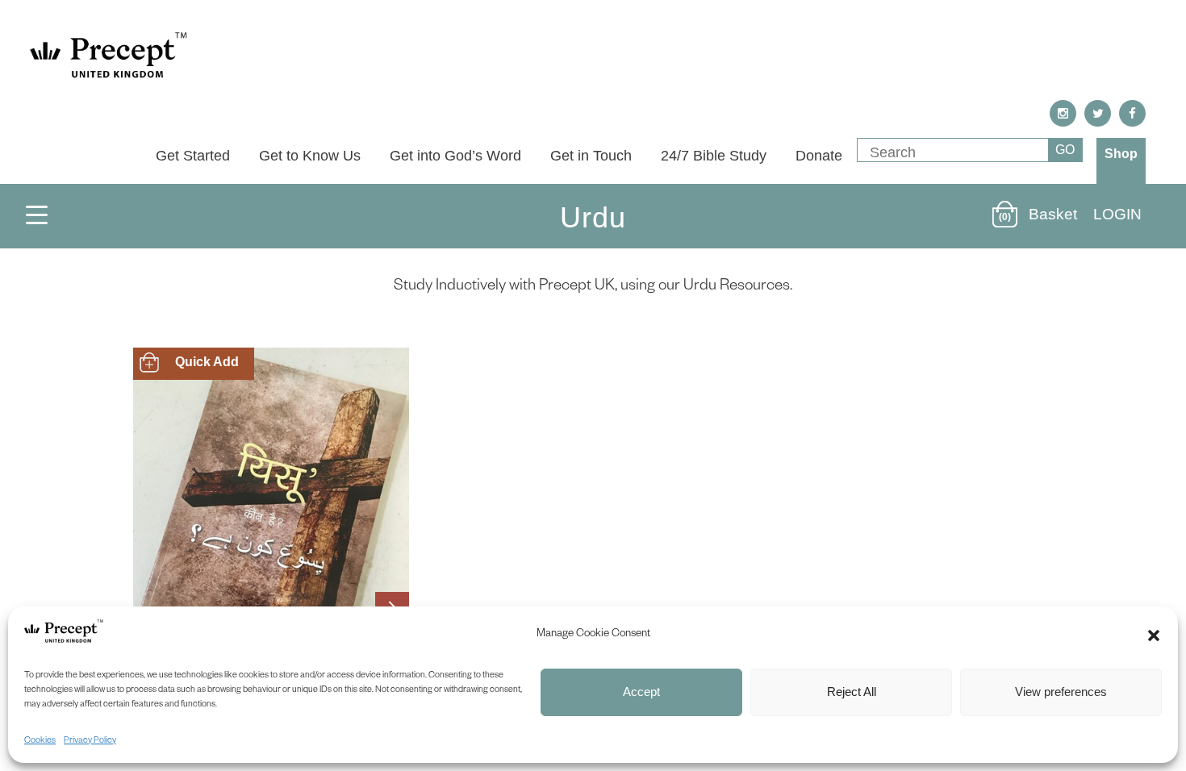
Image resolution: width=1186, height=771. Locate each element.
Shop (1121, 153)
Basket (1053, 214)
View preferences (1061, 691)
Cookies (40, 741)
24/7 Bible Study (713, 156)
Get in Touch (591, 156)
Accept (641, 691)
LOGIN (1117, 214)
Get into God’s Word (455, 156)
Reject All (851, 691)
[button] (1154, 635)
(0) (1005, 217)
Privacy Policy (90, 741)
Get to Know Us (310, 156)
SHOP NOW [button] (188, 363)
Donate (819, 156)
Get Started (193, 156)
